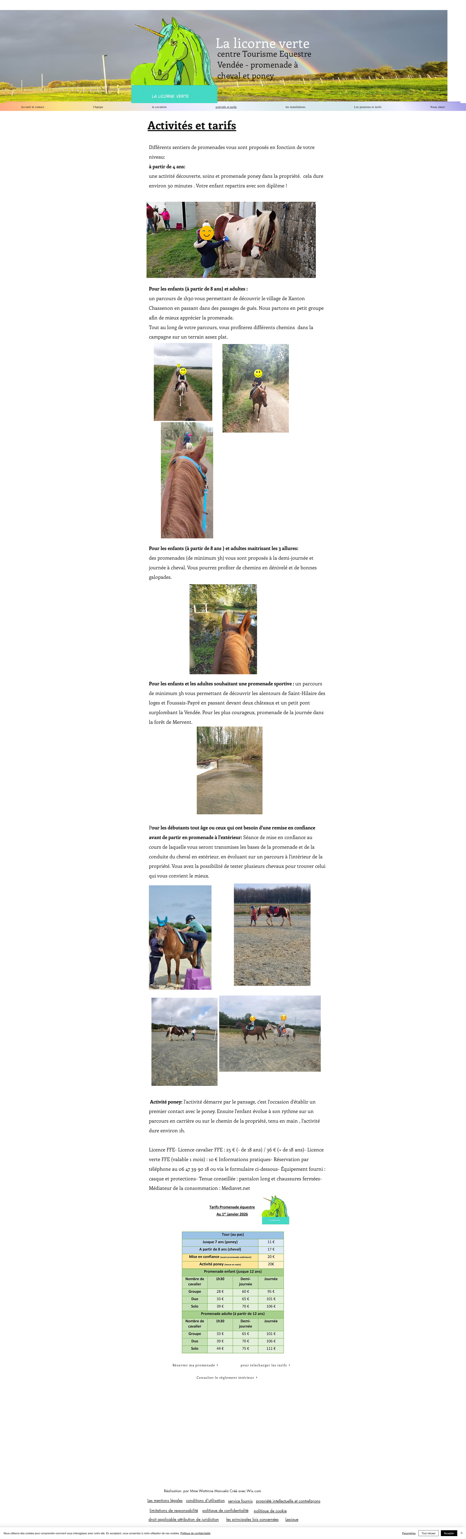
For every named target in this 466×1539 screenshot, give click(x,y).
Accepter (449, 1533)
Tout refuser (429, 1533)
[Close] (461, 1533)
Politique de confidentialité (195, 1533)
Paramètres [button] (409, 1533)
